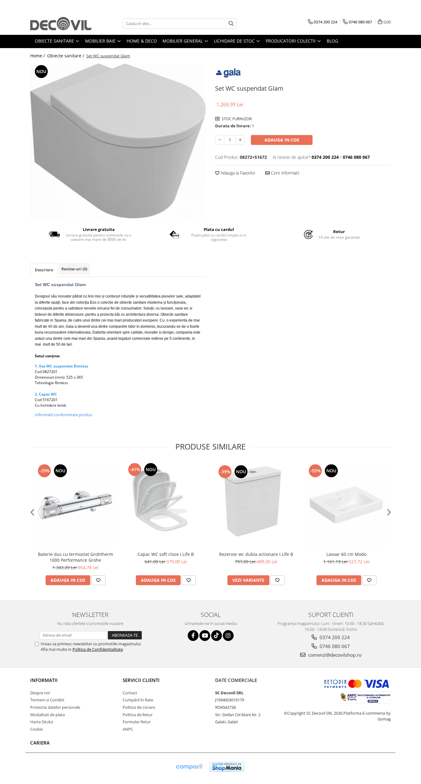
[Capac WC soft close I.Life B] (166, 505)
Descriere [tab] (44, 270)
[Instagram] (228, 635)
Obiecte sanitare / (66, 56)
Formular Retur (137, 721)
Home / (38, 56)
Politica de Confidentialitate (97, 649)
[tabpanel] (118, 141)
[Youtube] (204, 635)
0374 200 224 (334, 637)
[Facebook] (193, 635)
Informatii (44, 680)
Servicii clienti (141, 680)
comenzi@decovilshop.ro (334, 655)
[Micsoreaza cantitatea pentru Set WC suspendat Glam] (219, 140)
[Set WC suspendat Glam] (118, 141)
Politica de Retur (138, 714)
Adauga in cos (281, 140)
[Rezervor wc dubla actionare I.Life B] (256, 505)
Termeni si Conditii (47, 700)
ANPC (128, 729)
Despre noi (40, 693)
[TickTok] (216, 635)
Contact (130, 693)
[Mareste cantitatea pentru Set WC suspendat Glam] (240, 140)
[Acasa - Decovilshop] (61, 23)
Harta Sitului (41, 721)
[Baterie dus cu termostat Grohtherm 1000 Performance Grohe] (75, 505)
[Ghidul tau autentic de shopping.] (188, 767)
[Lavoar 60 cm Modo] (346, 505)
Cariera (40, 743)
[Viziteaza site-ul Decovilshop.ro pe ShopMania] (227, 767)
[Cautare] (231, 23)
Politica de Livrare (139, 707)
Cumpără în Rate (138, 700)
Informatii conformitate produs (63, 414)
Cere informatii (284, 173)
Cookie (36, 729)
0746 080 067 (334, 646)
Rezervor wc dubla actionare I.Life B (256, 554)
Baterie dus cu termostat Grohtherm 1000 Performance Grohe (75, 557)
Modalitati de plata (47, 714)
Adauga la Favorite (237, 173)
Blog (332, 41)
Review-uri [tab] (74, 269)
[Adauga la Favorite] (98, 580)
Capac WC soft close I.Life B (165, 554)
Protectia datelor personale (55, 707)
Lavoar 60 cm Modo (346, 554)
